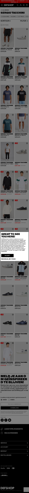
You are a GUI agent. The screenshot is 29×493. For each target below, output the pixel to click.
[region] (14, 246)
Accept (7, 256)
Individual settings (8, 259)
